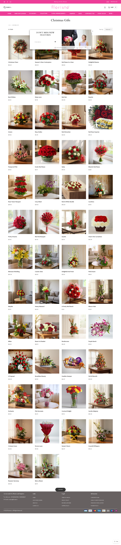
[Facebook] (7, 1)
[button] (55, 42)
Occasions (32, 13)
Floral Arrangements (58, 13)
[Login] (106, 7)
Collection (43, 13)
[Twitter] (4, 1)
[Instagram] (10, 1)
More (110, 13)
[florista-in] (60, 7)
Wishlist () (114, 1)
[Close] (92, 31)
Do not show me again (61, 47)
